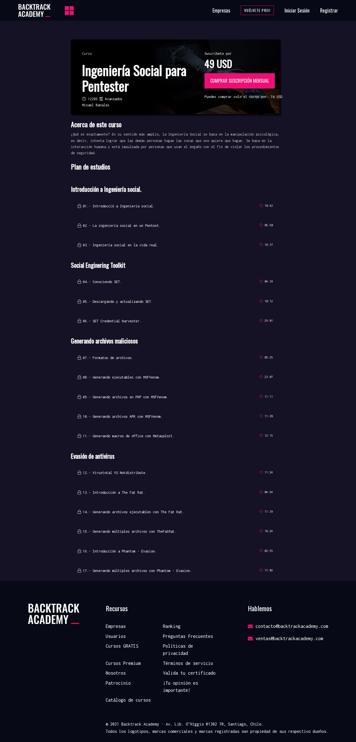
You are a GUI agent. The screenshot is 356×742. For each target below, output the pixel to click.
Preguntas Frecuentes (188, 636)
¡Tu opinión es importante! (180, 686)
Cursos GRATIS (122, 645)
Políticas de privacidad (178, 649)
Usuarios (116, 636)
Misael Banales (95, 105)
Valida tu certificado (189, 672)
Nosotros (116, 672)
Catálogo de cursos (128, 699)
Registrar (329, 10)
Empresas (221, 10)
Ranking (172, 626)
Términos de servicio (188, 663)
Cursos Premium (123, 663)
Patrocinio (118, 683)
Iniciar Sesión (297, 10)
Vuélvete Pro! (257, 10)
